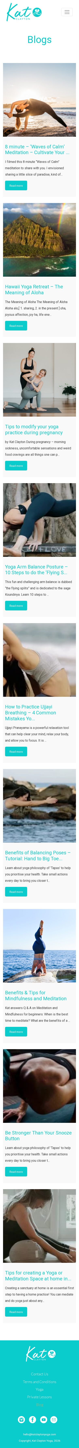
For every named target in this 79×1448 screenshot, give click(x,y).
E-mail (53, 1419)
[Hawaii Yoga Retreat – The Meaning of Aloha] (39, 240)
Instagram (21, 1419)
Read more (16, 185)
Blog (39, 1405)
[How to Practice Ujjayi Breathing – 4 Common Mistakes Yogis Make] (39, 660)
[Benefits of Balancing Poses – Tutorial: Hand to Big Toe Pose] (39, 806)
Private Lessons (39, 1397)
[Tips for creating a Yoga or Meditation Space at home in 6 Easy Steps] (39, 1226)
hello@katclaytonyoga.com (39, 1434)
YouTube (43, 1419)
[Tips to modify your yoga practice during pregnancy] (39, 380)
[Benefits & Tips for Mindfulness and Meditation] (39, 946)
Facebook (32, 1419)
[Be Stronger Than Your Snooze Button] (39, 1086)
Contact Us (39, 1374)
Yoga (39, 1389)
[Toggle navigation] (67, 12)
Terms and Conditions (39, 1382)
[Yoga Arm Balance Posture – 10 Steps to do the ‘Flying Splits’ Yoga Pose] (39, 520)
